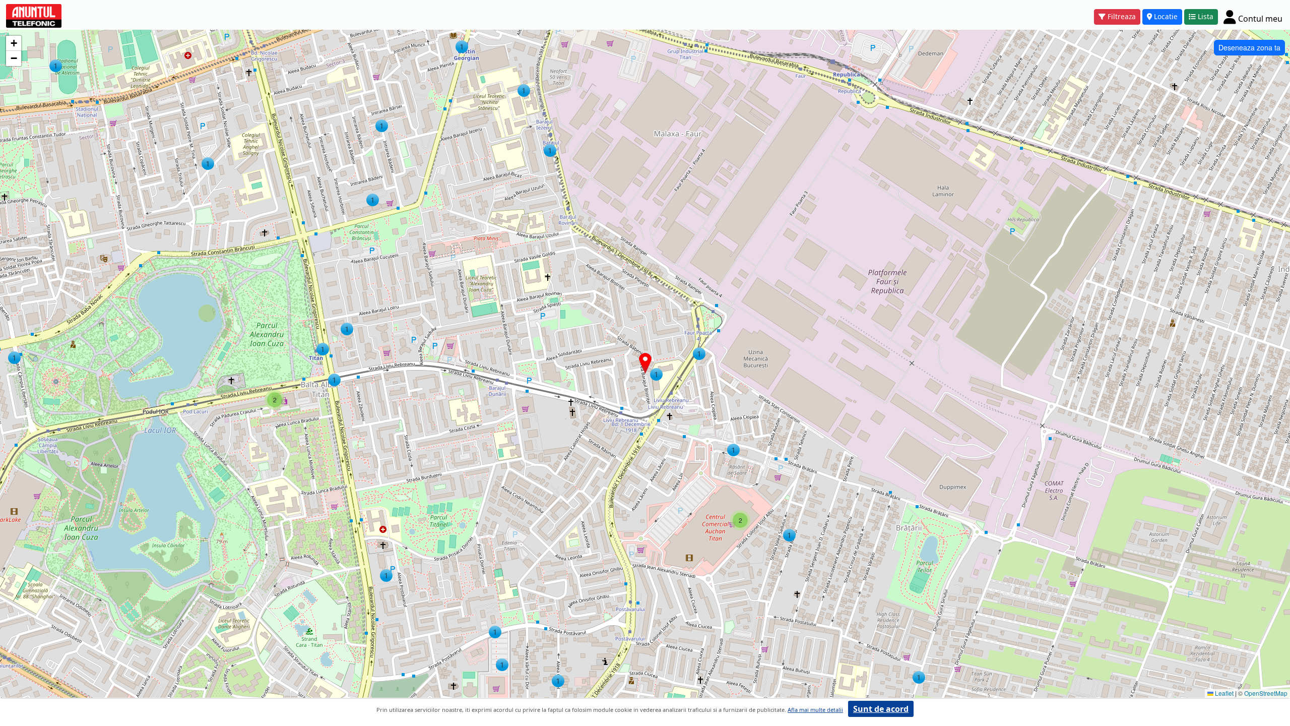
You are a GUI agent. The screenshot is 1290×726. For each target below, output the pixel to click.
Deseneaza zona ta (1249, 47)
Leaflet (1223, 693)
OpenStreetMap (1265, 693)
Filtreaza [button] (1122, 16)
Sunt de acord (881, 708)
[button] (558, 681)
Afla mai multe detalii (815, 709)
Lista (1205, 16)
